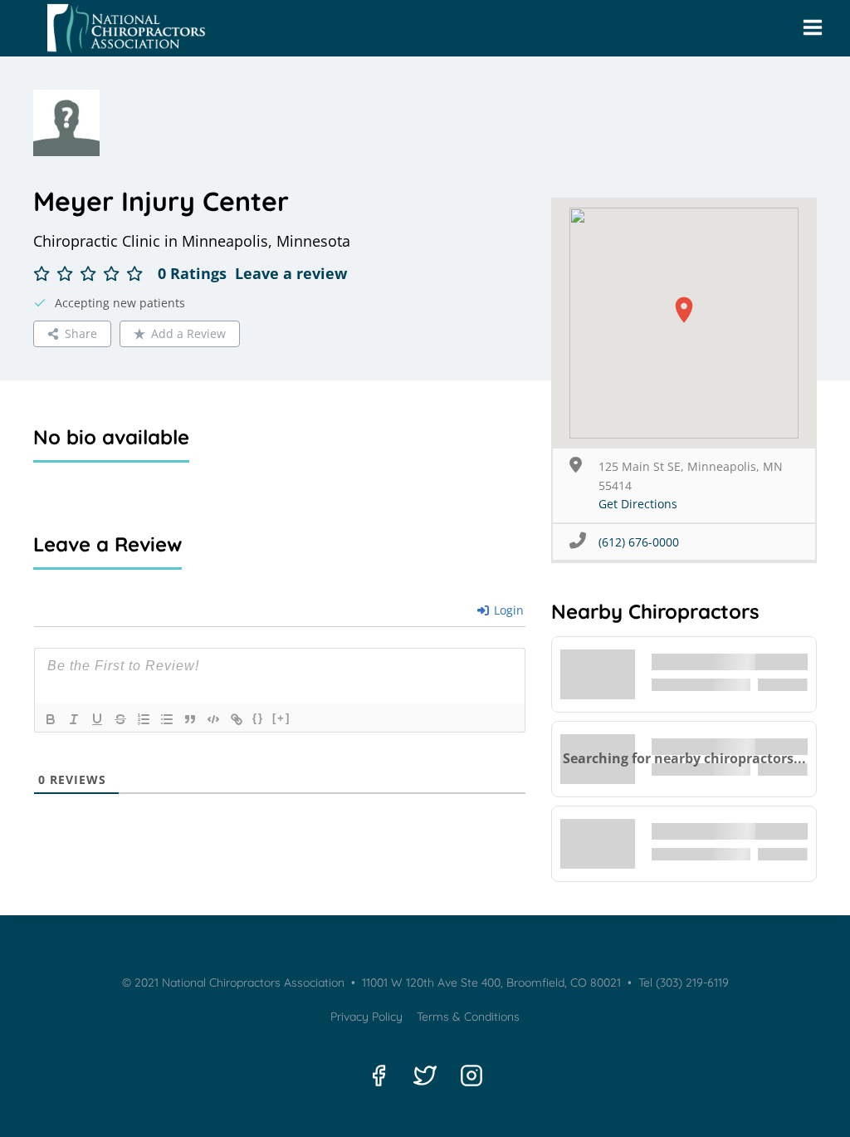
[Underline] (97, 719)
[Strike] (120, 719)
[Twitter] (425, 1075)
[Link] (236, 719)
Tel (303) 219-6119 (682, 982)
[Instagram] (471, 1075)
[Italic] (73, 719)
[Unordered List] (166, 719)
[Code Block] (213, 719)
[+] (281, 718)
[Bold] (50, 719)
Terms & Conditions (468, 1016)
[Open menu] (812, 28)
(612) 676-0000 (638, 542)
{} (258, 718)
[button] (684, 310)
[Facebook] (378, 1075)
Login (507, 610)
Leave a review (291, 273)
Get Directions (637, 504)
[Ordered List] (143, 719)
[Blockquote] (190, 719)
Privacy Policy (366, 1016)
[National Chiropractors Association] (121, 28)
